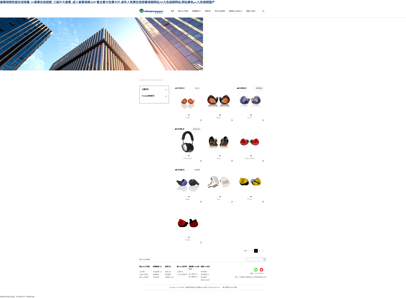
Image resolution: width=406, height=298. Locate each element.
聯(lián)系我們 (144, 277)
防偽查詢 (204, 277)
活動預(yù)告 (169, 277)
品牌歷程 (168, 274)
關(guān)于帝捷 (183, 11)
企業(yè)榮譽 (143, 274)
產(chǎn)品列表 (220, 11)
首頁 (172, 11)
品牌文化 (208, 11)
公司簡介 (142, 272)
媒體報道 (156, 274)
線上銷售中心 (193, 274)
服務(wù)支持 (250, 11)
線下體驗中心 (193, 277)
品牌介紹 (168, 272)
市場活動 (156, 277)
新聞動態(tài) (196, 11)
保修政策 (204, 272)
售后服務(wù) (157, 272)
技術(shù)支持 (205, 280)
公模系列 (180, 272)
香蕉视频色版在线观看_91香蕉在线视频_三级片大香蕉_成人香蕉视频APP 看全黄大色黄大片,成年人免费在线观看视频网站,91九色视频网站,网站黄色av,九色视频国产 (107, 2)
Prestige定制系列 (182, 274)
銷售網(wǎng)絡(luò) (235, 11)
